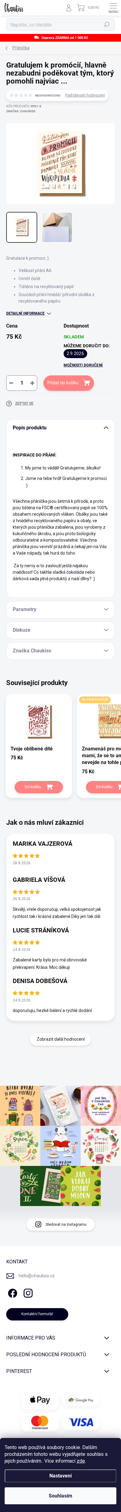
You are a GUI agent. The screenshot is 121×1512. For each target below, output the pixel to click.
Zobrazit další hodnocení (61, 1039)
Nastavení (60, 1476)
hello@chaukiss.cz (37, 1275)
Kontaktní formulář (37, 1314)
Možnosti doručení (83, 365)
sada (34, 578)
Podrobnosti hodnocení (85, 95)
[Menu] (113, 7)
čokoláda (75, 572)
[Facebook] (11, 1292)
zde (81, 1461)
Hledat (106, 25)
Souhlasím (60, 1496)
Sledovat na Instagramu (66, 1224)
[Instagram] (27, 1292)
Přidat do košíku (62, 382)
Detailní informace (25, 313)
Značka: (20, 111)
